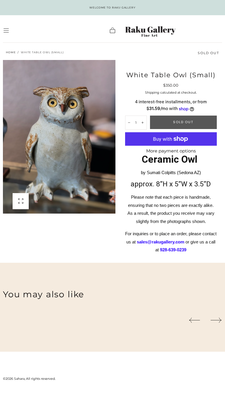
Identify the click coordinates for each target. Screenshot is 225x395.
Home (11, 52)
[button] (6, 30)
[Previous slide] (194, 320)
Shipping (152, 92)
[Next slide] (216, 320)
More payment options (171, 151)
